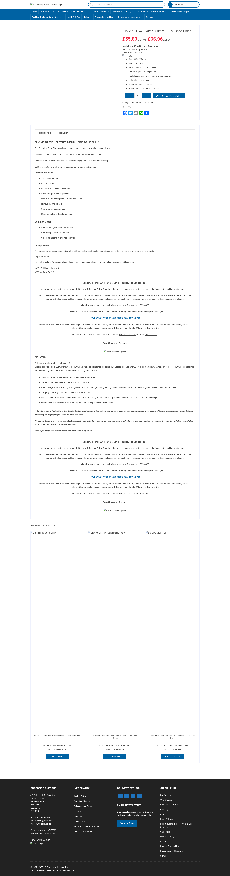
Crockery (116, 12)
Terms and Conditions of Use (86, 826)
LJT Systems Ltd (66, 870)
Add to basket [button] (57, 756)
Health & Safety (73, 17)
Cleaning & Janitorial (97, 12)
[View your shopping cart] (170, 4)
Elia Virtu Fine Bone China (143, 102)
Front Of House (167, 819)
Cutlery (128, 12)
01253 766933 (142, 305)
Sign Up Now (127, 823)
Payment (78, 816)
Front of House (157, 12)
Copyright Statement (83, 801)
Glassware (141, 12)
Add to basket (169, 96)
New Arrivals (45, 12)
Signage (149, 17)
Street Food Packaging (179, 12)
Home (34, 12)
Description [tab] (45, 133)
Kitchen (86, 17)
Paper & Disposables (104, 17)
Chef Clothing (77, 12)
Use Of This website (83, 831)
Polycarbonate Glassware (129, 17)
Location (77, 811)
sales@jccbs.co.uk (115, 305)
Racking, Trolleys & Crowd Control (46, 17)
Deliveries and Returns (84, 806)
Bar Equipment (59, 12)
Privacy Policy (80, 821)
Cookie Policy (80, 796)
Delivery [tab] (63, 133)
